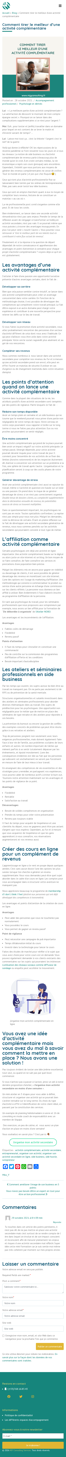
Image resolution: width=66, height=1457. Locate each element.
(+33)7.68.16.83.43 (18, 1388)
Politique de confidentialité (19, 1415)
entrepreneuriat (10, 1153)
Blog (14, 12)
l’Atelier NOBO (43, 611)
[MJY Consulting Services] (6, 5)
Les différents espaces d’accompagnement (27, 1419)
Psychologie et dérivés (30, 103)
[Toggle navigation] (60, 6)
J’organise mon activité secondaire (33, 1142)
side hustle (51, 1156)
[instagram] (33, 1396)
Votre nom (8, 1297)
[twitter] (21, 1396)
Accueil (6, 12)
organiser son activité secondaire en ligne (29, 1155)
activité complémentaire (28, 1150)
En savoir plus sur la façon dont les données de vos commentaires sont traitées (29, 1357)
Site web (6, 1322)
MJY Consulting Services (20, 1450)
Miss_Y (5, 1174)
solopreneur (8, 1159)
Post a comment (11, 1280)
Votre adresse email (13, 1310)
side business (38, 1156)
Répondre (57, 1222)
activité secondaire (51, 1150)
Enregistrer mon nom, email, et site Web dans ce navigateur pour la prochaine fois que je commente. (31, 1337)
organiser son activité (30, 1153)
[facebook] (9, 1396)
